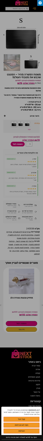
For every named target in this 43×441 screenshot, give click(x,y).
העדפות (21, 431)
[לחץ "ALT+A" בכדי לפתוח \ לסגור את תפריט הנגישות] (40, 3)
